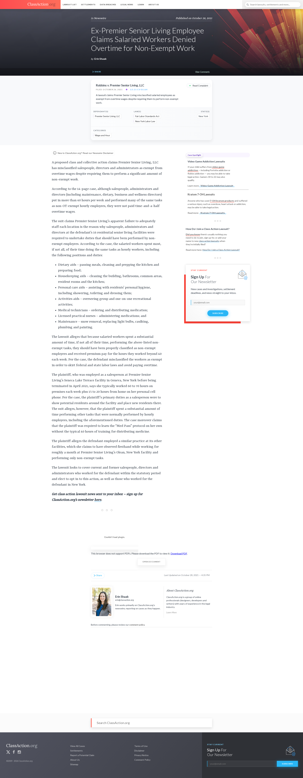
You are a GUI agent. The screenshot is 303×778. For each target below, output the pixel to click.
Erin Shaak (100, 58)
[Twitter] (8, 752)
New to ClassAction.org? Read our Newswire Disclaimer (85, 153)
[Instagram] (19, 752)
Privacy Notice (141, 755)
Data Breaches (108, 4)
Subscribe (217, 313)
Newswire (100, 18)
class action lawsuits (209, 241)
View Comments (202, 71)
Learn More (171, 612)
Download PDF (179, 553)
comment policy (137, 624)
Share (97, 71)
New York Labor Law (145, 121)
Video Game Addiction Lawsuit (217, 185)
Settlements (88, 4)
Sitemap (74, 764)
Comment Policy (142, 759)
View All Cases (77, 746)
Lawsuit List (70, 4)
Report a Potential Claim (82, 755)
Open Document (152, 562)
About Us (154, 4)
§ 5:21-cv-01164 (138, 89)
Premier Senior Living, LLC (107, 116)
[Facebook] (14, 752)
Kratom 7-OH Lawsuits (213, 213)
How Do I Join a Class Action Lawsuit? (221, 249)
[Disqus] (151, 668)
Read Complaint (198, 85)
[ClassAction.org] (30, 5)
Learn (141, 4)
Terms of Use (141, 746)
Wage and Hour (102, 135)
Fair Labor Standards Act (147, 116)
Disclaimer (139, 750)
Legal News (127, 4)
